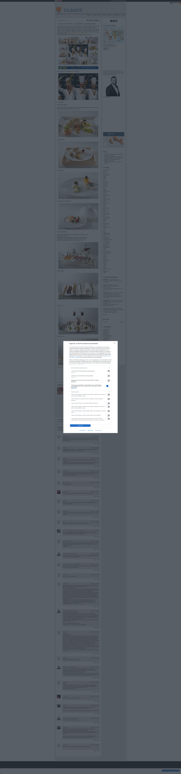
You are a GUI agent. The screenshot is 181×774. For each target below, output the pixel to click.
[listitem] (90, 368)
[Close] (115, 343)
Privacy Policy (98, 430)
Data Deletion (82, 430)
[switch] (108, 371)
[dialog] (90, 387)
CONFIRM (80, 425)
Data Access (90, 430)
